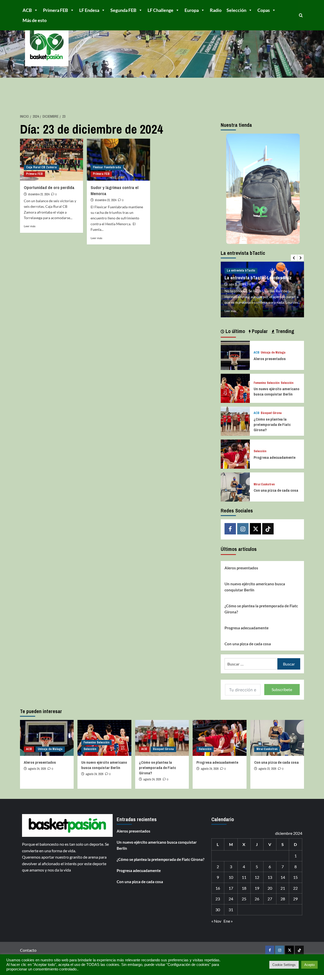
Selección (236, 10)
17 (231, 888)
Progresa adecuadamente (274, 457)
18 (244, 888)
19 (257, 888)
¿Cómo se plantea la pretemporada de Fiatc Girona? (272, 424)
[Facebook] (230, 528)
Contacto (28, 950)
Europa (192, 10)
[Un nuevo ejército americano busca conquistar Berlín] (235, 387)
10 (231, 877)
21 (282, 888)
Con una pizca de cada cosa (276, 490)
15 (295, 877)
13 (270, 877)
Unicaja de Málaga (273, 353)
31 (231, 909)
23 (217, 898)
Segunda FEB (123, 10)
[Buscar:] (251, 664)
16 (217, 888)
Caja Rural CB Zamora (41, 167)
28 (282, 898)
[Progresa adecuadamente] (235, 453)
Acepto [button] (309, 965)
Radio (215, 10)
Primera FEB (55, 10)
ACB (27, 10)
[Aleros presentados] (235, 354)
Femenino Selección (266, 383)
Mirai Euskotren (264, 484)
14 (282, 877)
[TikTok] (268, 528)
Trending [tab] (284, 331)
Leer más (29, 226)
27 (270, 898)
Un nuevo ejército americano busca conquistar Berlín (276, 391)
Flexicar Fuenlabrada (107, 167)
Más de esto (35, 20)
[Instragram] (243, 528)
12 (257, 877)
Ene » (228, 921)
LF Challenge (160, 10)
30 (217, 909)
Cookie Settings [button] (284, 965)
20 (270, 888)
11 (244, 877)
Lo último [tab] (234, 331)
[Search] (301, 15)
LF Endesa (89, 10)
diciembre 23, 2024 (38, 194)
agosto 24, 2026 (37, 769)
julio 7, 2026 (235, 279)
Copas (263, 10)
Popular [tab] (259, 331)
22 (295, 888)
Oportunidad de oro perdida (49, 187)
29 (295, 898)
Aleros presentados (270, 358)
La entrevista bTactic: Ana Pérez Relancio (255, 269)
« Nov (216, 921)
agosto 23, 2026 (267, 769)
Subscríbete (282, 689)
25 (244, 898)
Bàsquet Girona (271, 413)
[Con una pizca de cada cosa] (235, 486)
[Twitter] (255, 528)
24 (231, 898)
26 (257, 898)
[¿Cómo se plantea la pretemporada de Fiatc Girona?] (235, 420)
